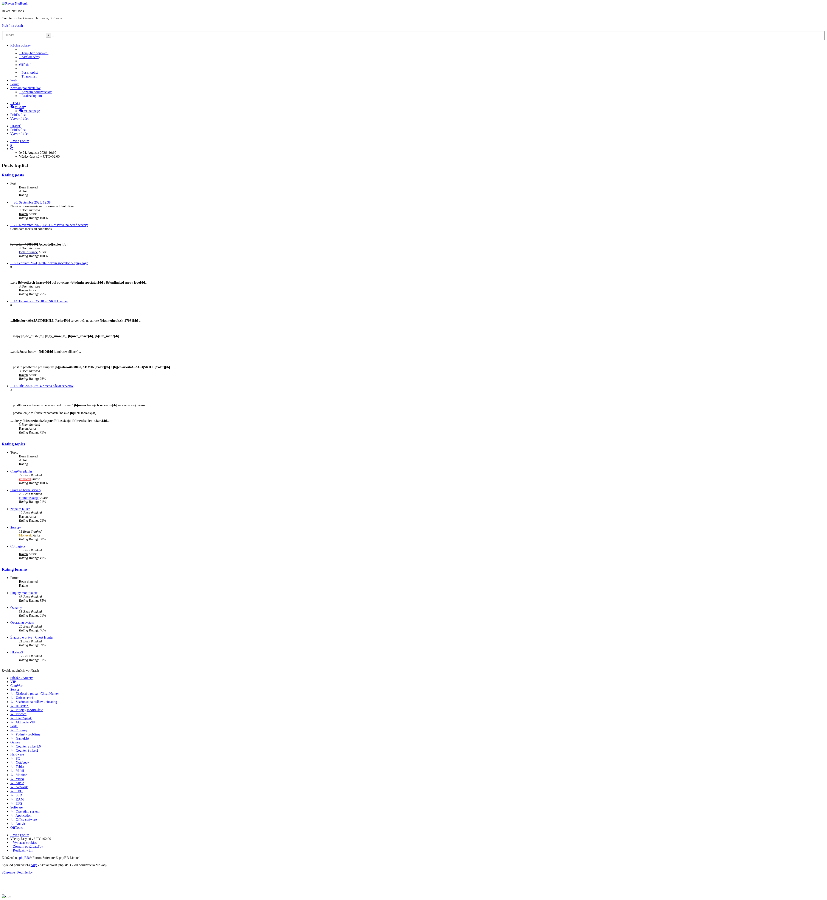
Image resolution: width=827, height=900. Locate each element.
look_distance (28, 252)
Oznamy (16, 607)
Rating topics (13, 444)
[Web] (15, 3)
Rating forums (14, 569)
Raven (23, 214)
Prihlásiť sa (18, 130)
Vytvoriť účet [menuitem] (19, 118)
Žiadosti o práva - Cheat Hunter (31, 637)
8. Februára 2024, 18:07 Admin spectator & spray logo (50, 263)
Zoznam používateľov (25, 88)
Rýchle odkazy (20, 45)
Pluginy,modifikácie (23, 593)
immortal (25, 479)
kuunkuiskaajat (29, 498)
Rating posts (13, 175)
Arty (34, 865)
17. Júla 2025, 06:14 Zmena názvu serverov (43, 386)
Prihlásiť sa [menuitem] (18, 115)
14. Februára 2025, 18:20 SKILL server (40, 301)
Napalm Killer (20, 509)
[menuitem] (33, 53)
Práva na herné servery (25, 490)
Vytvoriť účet (19, 133)
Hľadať (15, 126)
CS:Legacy (18, 546)
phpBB (24, 858)
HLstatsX (16, 652)
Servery (15, 527)
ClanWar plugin (21, 471)
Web (13, 80)
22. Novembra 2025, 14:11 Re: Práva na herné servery (50, 225)
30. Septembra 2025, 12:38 (32, 202)
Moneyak (25, 535)
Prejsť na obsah (12, 25)
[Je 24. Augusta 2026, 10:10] (11, 149)
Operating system (22, 622)
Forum (14, 84)
